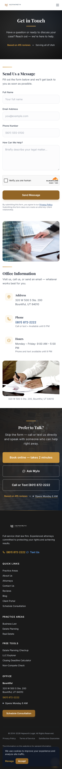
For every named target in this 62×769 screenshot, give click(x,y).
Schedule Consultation (14, 606)
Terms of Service (27, 738)
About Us (7, 575)
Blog (5, 596)
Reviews (7, 590)
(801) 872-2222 (25, 322)
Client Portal (9, 601)
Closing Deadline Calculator (17, 660)
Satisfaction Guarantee (49, 738)
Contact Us (8, 585)
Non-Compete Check (14, 665)
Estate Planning (11, 628)
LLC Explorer (9, 655)
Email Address (10, 109)
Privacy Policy (45, 204)
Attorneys (8, 580)
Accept (22, 761)
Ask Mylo (33, 471)
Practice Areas (10, 570)
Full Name (8, 92)
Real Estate (8, 633)
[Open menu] (57, 5)
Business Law (10, 623)
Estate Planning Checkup (16, 650)
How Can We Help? (13, 142)
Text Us (34, 552)
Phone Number (10, 125)
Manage (9, 761)
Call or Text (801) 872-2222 (31, 485)
